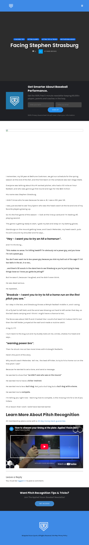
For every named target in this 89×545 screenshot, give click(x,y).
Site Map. (55, 535)
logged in (21, 481)
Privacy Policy (62, 535)
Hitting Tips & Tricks (49, 39)
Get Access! (44, 503)
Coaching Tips (19, 39)
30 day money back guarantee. (52, 421)
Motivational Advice (67, 39)
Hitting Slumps (33, 39)
